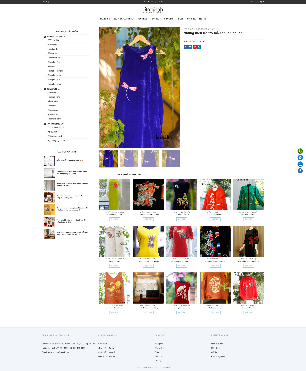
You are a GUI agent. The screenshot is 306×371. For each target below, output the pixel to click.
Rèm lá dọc (52, 106)
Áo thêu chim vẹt (215, 308)
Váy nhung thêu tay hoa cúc (248, 261)
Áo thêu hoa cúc (115, 261)
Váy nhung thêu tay (181, 214)
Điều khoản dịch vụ (106, 356)
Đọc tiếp (114, 219)
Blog (180, 19)
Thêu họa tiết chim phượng (215, 261)
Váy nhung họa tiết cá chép (148, 214)
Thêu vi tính (169, 19)
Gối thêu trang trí (55, 136)
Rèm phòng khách (55, 71)
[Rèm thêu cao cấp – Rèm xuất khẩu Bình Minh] (153, 9)
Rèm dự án (52, 53)
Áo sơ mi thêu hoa (249, 308)
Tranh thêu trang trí (56, 128)
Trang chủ (105, 19)
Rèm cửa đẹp (217, 344)
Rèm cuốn (52, 93)
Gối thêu (215, 352)
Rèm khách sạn (54, 58)
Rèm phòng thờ (54, 84)
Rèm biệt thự (53, 49)
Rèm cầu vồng (54, 97)
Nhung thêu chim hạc (182, 308)
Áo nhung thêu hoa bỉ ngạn (181, 261)
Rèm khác (142, 19)
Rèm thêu (215, 348)
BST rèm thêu (53, 40)
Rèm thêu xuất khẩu (123, 19)
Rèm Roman (53, 101)
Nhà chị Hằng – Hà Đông (148, 308)
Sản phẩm (159, 348)
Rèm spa (51, 66)
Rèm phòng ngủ (54, 75)
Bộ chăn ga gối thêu (56, 141)
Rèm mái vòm (53, 115)
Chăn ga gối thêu (218, 356)
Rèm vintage (53, 110)
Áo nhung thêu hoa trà (114, 214)
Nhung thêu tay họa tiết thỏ (148, 261)
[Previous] (104, 87)
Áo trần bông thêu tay (215, 214)
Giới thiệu (191, 19)
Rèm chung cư (54, 45)
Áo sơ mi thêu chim (248, 214)
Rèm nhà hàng (54, 62)
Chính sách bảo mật (106, 352)
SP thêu (155, 19)
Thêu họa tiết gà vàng (115, 308)
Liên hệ (202, 19)
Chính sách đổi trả (106, 348)
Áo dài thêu (52, 132)
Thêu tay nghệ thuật (205, 29)
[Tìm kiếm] (252, 1)
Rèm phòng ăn (54, 80)
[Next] (175, 87)
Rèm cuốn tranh (54, 119)
